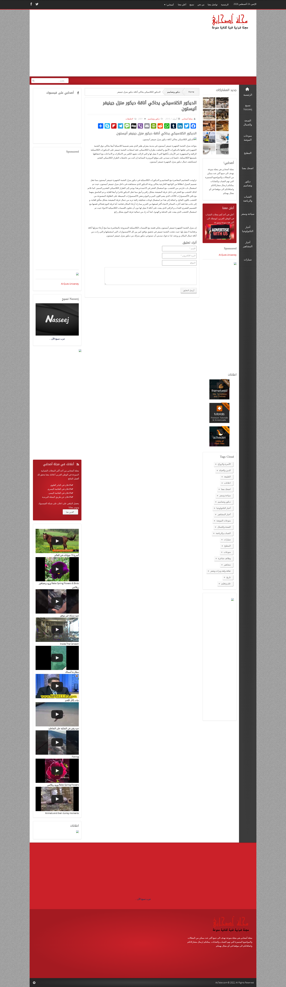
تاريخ (228, 577)
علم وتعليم (226, 583)
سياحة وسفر (225, 495)
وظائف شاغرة (224, 558)
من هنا (69, 511)
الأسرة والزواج (224, 463)
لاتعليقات (129, 118)
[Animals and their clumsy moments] (57, 799)
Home (191, 91)
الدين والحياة (225, 470)
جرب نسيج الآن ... (143, 898)
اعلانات (227, 482)
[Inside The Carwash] (57, 630)
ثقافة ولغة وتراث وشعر (220, 570)
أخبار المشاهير (224, 514)
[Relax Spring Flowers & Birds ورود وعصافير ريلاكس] (57, 569)
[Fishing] (57, 742)
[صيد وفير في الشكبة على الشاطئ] (57, 714)
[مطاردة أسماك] (57, 658)
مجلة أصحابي (186, 118)
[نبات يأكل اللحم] (57, 686)
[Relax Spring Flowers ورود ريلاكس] (57, 771)
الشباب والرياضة (223, 533)
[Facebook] (31, 4)
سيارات (227, 539)
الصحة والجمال (224, 526)
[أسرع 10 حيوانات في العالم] (57, 541)
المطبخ (227, 545)
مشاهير (227, 564)
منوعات (227, 552)
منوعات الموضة (223, 520)
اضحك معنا (226, 489)
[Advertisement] (95, 45)
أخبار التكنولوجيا (223, 507)
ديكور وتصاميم (173, 91)
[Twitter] (37, 4)
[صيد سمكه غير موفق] (57, 601)
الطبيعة (227, 476)
